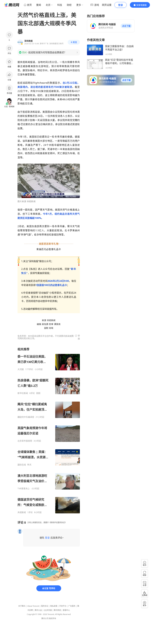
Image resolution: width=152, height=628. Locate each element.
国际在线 (22, 465)
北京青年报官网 (25, 441)
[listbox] (49, 430)
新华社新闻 (23, 393)
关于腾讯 (21, 606)
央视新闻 (22, 512)
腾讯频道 (57, 610)
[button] (126, 26)
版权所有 (52, 618)
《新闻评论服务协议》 (57, 522)
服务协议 (44, 606)
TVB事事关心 (24, 488)
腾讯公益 (38, 610)
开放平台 (62, 606)
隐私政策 (53, 606)
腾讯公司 (45, 618)
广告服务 (71, 606)
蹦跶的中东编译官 (26, 417)
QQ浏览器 (48, 610)
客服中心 (66, 610)
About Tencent (33, 606)
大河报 (21, 369)
